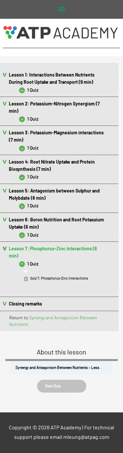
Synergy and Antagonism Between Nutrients (51, 368)
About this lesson (61, 352)
